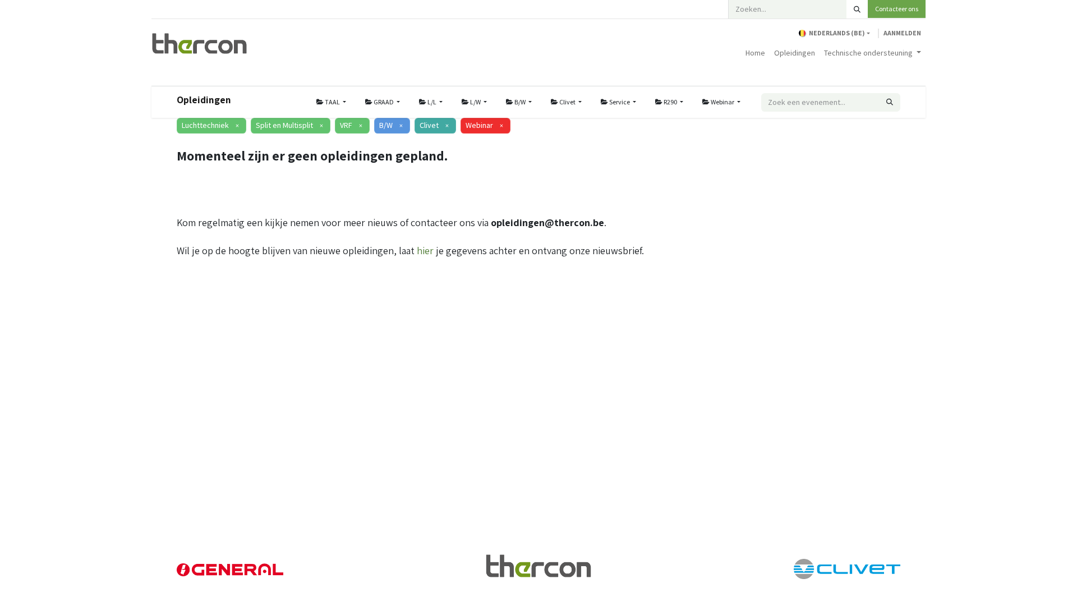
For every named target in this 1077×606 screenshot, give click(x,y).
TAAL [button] (332, 102)
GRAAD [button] (383, 102)
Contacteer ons (896, 8)
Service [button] (619, 102)
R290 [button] (670, 102)
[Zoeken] (857, 9)
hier (425, 250)
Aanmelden (902, 33)
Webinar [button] (722, 102)
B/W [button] (520, 102)
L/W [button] (475, 102)
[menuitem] (755, 53)
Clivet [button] (567, 102)
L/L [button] (432, 102)
